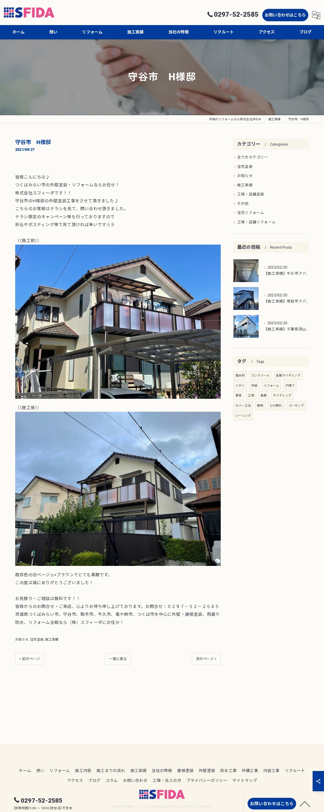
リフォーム (271, 385)
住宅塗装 (37, 639)
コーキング (296, 405)
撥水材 (240, 375)
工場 (251, 395)
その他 (243, 204)
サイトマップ (244, 780)
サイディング (282, 395)
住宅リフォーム (250, 213)
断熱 (260, 405)
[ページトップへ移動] (305, 804)
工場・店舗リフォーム (256, 222)
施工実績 (51, 639)
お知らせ (22, 639)
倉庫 (263, 395)
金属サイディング (288, 375)
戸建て (290, 385)
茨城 (254, 385)
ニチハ (240, 385)
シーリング (243, 416)
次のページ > (206, 659)
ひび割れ (276, 405)
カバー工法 (243, 405)
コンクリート (260, 375)
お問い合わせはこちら (285, 15)
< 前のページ (29, 659)
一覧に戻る (118, 659)
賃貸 (238, 395)
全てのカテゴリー (252, 157)
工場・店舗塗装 (250, 194)
